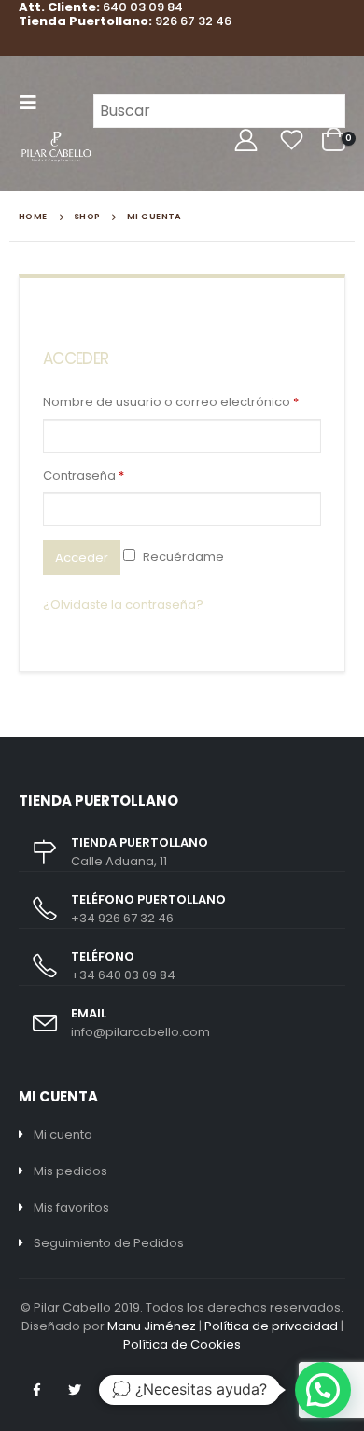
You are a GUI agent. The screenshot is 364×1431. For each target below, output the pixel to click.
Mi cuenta (63, 1134)
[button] (323, 1390)
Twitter (75, 1390)
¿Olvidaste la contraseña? (123, 604)
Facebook (36, 1390)
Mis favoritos (71, 1207)
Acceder (81, 558)
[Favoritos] (291, 140)
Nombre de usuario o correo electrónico (171, 402)
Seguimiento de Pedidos (109, 1243)
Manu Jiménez (151, 1326)
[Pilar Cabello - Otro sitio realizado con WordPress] (56, 147)
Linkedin (113, 1390)
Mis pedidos (70, 1171)
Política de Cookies (182, 1345)
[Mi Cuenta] (245, 140)
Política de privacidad (271, 1326)
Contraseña (83, 475)
